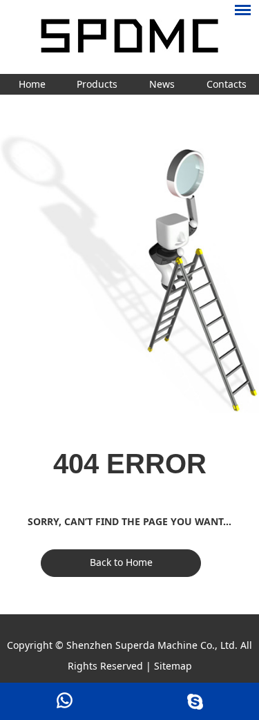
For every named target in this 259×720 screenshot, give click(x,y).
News (162, 84)
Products (97, 84)
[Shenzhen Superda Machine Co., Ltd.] (129, 37)
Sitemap (173, 665)
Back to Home (121, 562)
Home (32, 84)
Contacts (227, 84)
